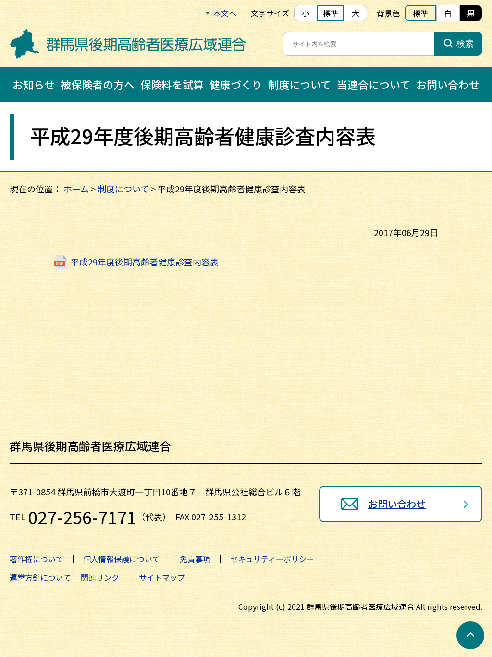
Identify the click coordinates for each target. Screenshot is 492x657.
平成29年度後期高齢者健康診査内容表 (145, 261)
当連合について (373, 84)
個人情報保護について (121, 559)
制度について (299, 84)
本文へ (224, 13)
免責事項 (195, 559)
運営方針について (40, 577)
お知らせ (33, 84)
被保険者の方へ (98, 84)
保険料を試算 (172, 84)
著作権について (36, 559)
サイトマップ (162, 577)
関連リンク (100, 577)
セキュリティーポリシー (272, 559)
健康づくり (235, 84)
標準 (330, 13)
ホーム (76, 188)
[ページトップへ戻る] (470, 635)
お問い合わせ (448, 84)
